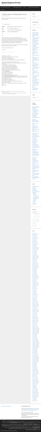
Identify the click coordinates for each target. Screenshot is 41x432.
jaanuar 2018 (34, 275)
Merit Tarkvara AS (27, 425)
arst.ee (2, 422)
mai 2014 (33, 298)
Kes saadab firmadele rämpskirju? (5, 7)
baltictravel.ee (9, 422)
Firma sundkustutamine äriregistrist (35, 149)
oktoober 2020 (34, 247)
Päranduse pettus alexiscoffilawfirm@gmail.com (35, 177)
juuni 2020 (34, 252)
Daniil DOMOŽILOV (31, 422)
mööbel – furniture (35, 68)
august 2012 (34, 312)
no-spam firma (34, 70)
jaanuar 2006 (34, 391)
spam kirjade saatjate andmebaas (19, 91)
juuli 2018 (33, 269)
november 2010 (34, 329)
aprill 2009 (34, 352)
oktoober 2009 (34, 345)
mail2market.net (5, 425)
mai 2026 (33, 233)
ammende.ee (22, 421)
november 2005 (34, 393)
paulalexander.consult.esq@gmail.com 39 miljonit (35, 168)
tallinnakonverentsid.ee (24, 428)
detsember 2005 (35, 392)
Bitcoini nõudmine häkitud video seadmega (35, 142)
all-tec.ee (14, 421)
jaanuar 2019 (34, 264)
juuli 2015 (33, 289)
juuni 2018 (34, 270)
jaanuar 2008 (34, 370)
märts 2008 (34, 368)
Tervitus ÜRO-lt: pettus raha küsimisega (35, 158)
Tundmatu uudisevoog (6, 406)
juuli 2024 (34, 235)
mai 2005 (33, 398)
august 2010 (34, 333)
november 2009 (35, 344)
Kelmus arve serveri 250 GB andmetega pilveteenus (35, 107)
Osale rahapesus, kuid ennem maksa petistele (35, 161)
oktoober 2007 (34, 374)
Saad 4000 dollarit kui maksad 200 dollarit (35, 171)
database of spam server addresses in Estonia (8, 91)
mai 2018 (33, 271)
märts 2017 (34, 281)
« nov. (33, 225)
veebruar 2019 (34, 263)
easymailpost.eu (3, 424)
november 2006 (35, 381)
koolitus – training (35, 60)
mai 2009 (33, 351)
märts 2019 (34, 262)
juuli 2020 (34, 251)
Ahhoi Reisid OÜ (10, 421)
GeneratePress (15, 430)
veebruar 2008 (34, 369)
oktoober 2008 (34, 359)
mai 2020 (33, 253)
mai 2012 (33, 316)
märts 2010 (34, 339)
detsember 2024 (35, 234)
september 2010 (35, 332)
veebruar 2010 (34, 340)
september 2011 (35, 321)
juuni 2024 (34, 236)
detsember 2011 (35, 317)
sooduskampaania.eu (11, 428)
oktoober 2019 (34, 258)
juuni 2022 (34, 242)
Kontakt (24, 7)
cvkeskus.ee (19, 422)
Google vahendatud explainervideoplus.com (35, 155)
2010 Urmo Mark (35, 196)
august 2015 (34, 288)
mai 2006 (33, 386)
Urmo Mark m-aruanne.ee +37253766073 (34, 138)
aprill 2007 (34, 375)
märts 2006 (34, 388)
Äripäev (35, 429)
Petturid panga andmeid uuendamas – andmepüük (35, 110)
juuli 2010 (33, 334)
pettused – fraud (35, 75)
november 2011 (34, 318)
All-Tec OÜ (18, 421)
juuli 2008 (34, 363)
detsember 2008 (35, 357)
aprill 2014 (34, 299)
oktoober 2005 (34, 394)
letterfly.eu (38, 424)
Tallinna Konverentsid (18, 428)
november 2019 (34, 257)
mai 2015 (33, 292)
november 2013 (34, 305)
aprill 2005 (34, 399)
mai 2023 (33, 240)
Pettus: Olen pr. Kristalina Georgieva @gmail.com (35, 127)
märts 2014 (34, 300)
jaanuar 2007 (34, 379)
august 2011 (34, 322)
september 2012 (35, 311)
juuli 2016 (33, 286)
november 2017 (34, 277)
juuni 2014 (34, 297)
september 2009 (35, 346)
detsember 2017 (35, 276)
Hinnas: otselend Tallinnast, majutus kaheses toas (9, 93)
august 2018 (34, 268)
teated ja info (34, 84)
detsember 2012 (35, 309)
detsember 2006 (35, 380)
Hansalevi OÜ (22, 424)
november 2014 (34, 294)
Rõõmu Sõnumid (25, 427)
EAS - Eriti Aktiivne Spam (37, 422)
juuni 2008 (34, 364)
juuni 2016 (34, 287)
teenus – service (35, 85)
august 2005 (34, 397)
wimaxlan (35, 428)
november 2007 (34, 373)
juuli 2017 (33, 280)
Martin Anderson (22, 425)
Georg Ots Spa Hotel (8, 424)
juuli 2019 (33, 259)
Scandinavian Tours (30, 427)
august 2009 (34, 347)
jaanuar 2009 (34, 356)
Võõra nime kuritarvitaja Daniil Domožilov (35, 88)
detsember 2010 (35, 328)
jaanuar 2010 (34, 341)
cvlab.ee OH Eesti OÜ (24, 422)
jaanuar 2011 (34, 327)
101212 (3, 421)
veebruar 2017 (34, 282)
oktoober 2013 (34, 306)
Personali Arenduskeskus (7, 427)
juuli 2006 (34, 385)
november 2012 (34, 310)
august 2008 (34, 362)
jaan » (36, 225)
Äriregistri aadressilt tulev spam (17, 7)
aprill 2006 (34, 387)
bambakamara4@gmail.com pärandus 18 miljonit (35, 174)
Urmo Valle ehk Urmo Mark (30, 428)
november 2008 (34, 358)
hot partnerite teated (35, 55)
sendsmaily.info (36, 427)
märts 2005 (34, 400)
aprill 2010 (34, 338)
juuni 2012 (34, 315)
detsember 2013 (35, 304)
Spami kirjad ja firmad (11, 3)
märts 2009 (34, 353)
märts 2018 (34, 274)
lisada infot (34, 62)
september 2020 (35, 248)
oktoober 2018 (34, 265)
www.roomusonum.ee (29, 429)
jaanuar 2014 (34, 303)
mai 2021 (33, 246)
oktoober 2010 (34, 330)
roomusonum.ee (13, 427)
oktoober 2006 (34, 382)
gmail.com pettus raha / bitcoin (15, 424)
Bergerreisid (14, 422)
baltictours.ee (5, 422)
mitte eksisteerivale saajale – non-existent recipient (35, 66)
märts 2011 (34, 324)
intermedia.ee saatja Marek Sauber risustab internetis (35, 58)
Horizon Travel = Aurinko (30, 424)
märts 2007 (34, 376)
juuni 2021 (34, 245)
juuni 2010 (34, 335)
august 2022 (34, 241)
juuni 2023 (34, 239)
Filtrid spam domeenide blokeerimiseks (33, 7)
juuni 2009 (34, 350)
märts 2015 (34, 293)
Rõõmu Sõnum (19, 427)
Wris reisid (39, 428)
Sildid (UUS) (2, 9)
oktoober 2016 (34, 283)
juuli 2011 (33, 323)
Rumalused (34, 78)
